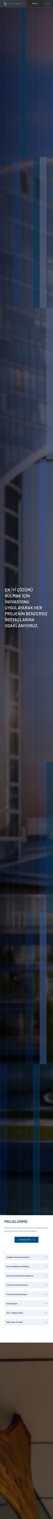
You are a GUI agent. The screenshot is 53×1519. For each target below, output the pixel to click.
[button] (35, 3)
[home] (13, 3)
